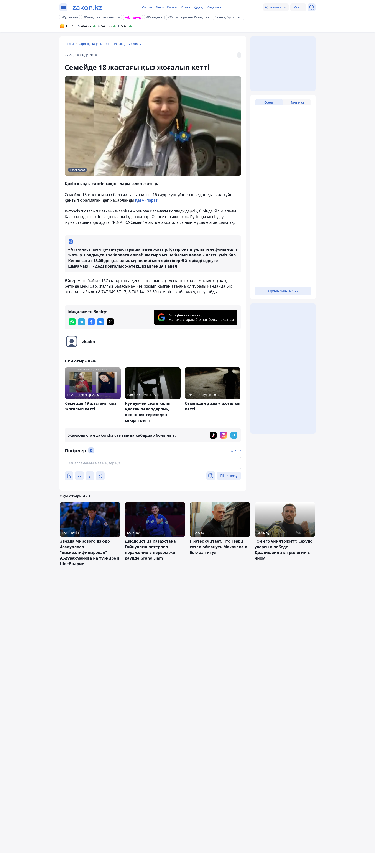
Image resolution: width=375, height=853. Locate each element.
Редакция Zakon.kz (128, 44)
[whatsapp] (72, 322)
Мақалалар (214, 7)
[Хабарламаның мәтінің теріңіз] (153, 463)
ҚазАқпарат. (146, 200)
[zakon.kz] (87, 7)
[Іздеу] (312, 7)
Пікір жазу (228, 475)
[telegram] (82, 322)
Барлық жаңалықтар (94, 44)
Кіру (238, 450)
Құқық (198, 7)
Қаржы (172, 7)
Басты (69, 44)
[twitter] (110, 322)
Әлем (160, 7)
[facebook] (91, 322)
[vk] (101, 322)
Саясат (147, 7)
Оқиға (185, 7)
